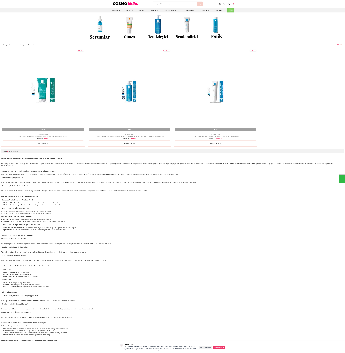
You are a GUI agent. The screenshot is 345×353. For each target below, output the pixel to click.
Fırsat (231, 10)
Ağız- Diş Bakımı (170, 10)
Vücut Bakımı (154, 10)
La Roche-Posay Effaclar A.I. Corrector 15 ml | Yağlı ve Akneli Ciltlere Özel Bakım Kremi (215, 136)
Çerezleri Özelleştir (205, 347)
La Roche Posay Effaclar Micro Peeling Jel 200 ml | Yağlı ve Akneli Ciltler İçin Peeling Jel (43, 136)
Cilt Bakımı (129, 10)
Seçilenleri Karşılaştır (28, 45)
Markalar (219, 10)
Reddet (187, 348)
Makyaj (141, 10)
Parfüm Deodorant (189, 10)
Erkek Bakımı (206, 10)
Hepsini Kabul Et (219, 347)
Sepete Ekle (42, 143)
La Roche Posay (43, 134)
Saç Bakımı (116, 10)
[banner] (101, 27)
